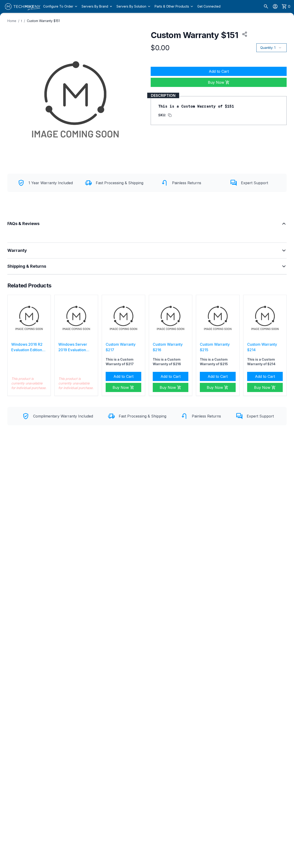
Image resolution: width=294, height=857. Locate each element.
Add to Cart (219, 71)
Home (11, 21)
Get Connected (208, 6)
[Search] (266, 6)
